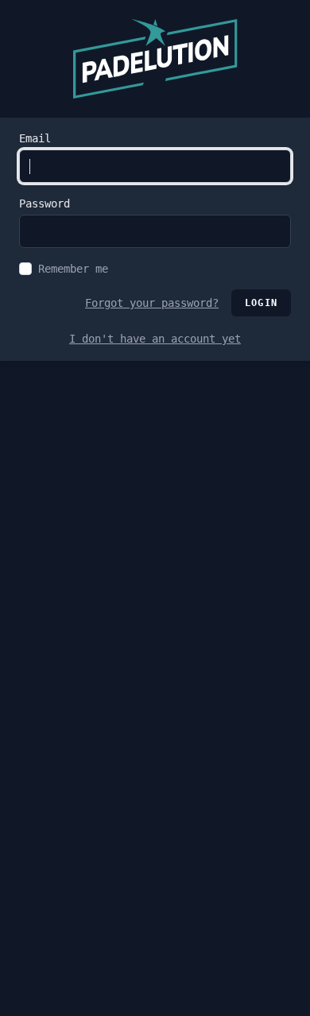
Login (261, 302)
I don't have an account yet (155, 338)
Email (35, 138)
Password (44, 203)
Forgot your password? (152, 303)
